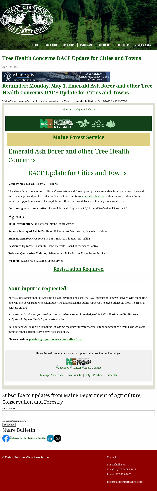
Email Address (10, 408)
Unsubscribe (74, 375)
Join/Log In (122, 45)
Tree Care (69, 45)
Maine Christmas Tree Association (27, 20)
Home (35, 45)
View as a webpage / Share (78, 109)
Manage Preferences (52, 375)
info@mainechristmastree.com (125, 481)
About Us (104, 45)
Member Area (142, 45)
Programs (86, 45)
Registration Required (79, 269)
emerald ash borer (93, 196)
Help (87, 375)
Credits (97, 375)
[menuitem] (35, 45)
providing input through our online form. (56, 339)
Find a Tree (50, 45)
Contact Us (110, 375)
